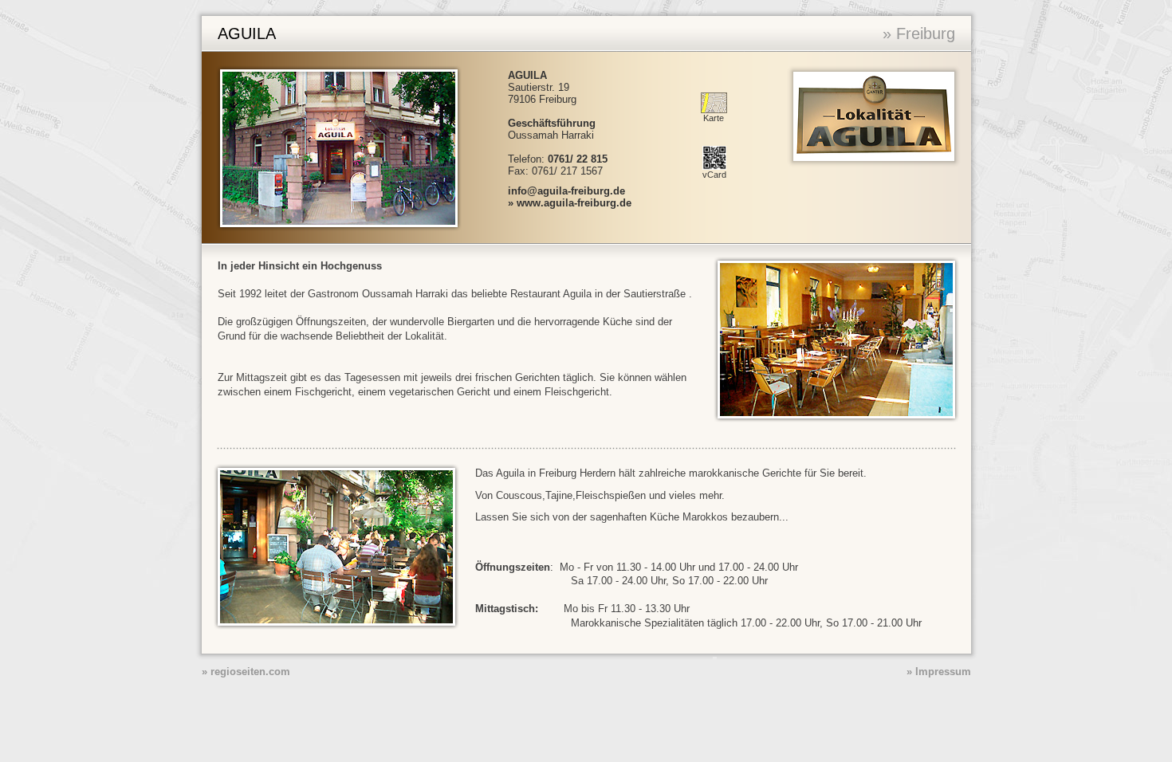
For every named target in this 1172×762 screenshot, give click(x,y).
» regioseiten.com (246, 672)
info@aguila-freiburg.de (566, 191)
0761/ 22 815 (578, 159)
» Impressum (939, 672)
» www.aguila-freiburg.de (569, 203)
